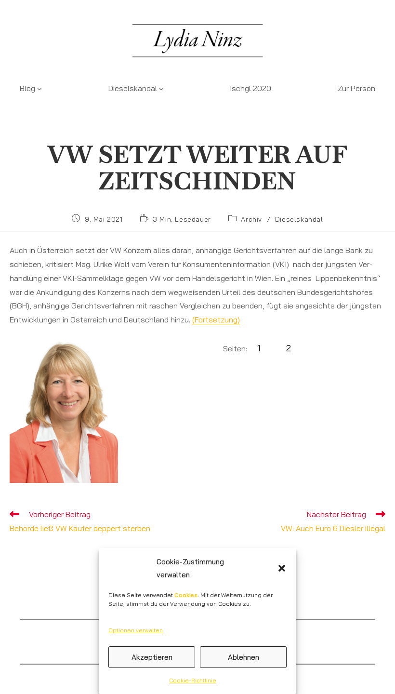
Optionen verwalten (135, 630)
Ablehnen (243, 657)
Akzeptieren (152, 657)
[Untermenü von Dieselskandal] (161, 88)
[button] (282, 568)
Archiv (251, 219)
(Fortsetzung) (216, 319)
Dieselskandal (299, 219)
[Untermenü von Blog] (39, 88)
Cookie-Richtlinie (192, 680)
